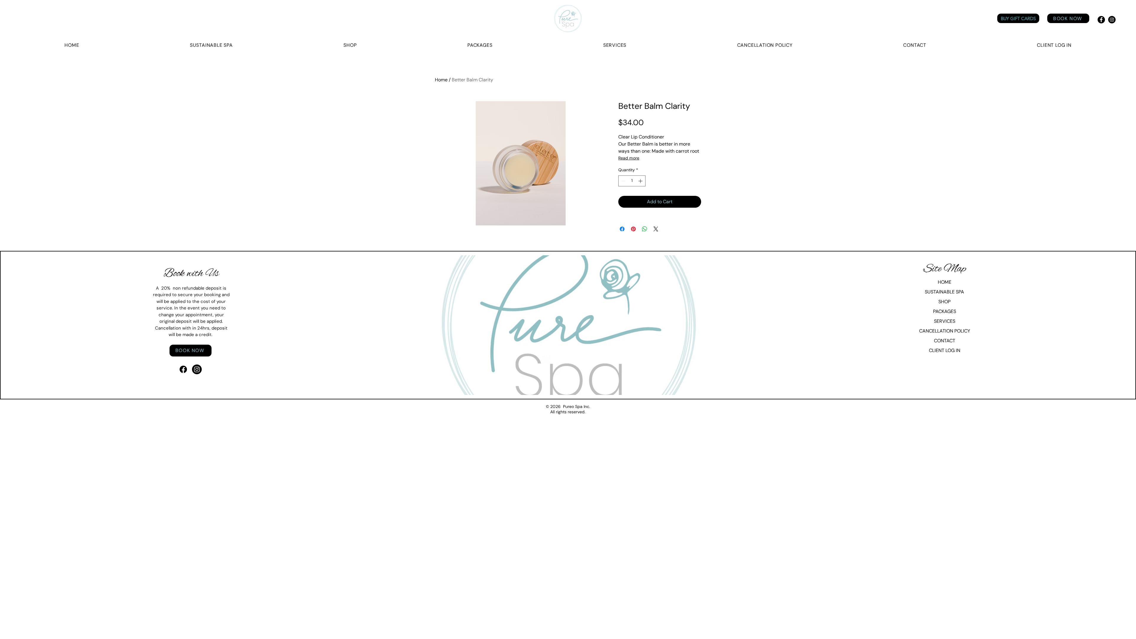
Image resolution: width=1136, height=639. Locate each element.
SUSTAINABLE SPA (944, 292)
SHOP (944, 301)
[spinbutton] (632, 181)
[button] (1054, 45)
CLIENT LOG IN (944, 350)
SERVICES (944, 321)
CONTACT (944, 341)
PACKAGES (944, 311)
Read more (628, 158)
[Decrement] (623, 181)
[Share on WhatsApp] (644, 229)
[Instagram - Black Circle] (1112, 19)
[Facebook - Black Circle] (1101, 19)
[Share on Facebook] (622, 229)
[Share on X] (655, 229)
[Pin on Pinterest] (633, 229)
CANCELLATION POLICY (944, 331)
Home (441, 80)
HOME (944, 282)
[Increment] (641, 181)
